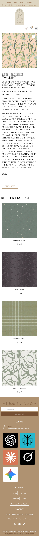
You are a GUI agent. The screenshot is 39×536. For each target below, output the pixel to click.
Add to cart (10, 186)
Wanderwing (19, 289)
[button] (36, 28)
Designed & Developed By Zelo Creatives (19, 534)
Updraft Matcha (19, 388)
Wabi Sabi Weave (19, 339)
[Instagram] (15, 524)
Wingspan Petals (19, 240)
